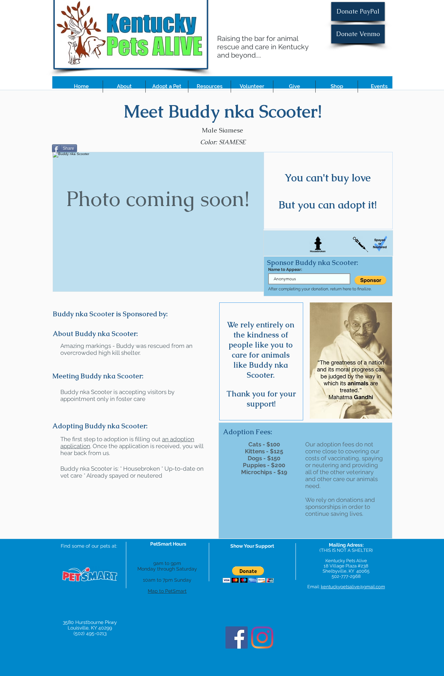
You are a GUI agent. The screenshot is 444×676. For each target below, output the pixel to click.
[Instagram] (262, 637)
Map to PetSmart (167, 591)
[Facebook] (236, 637)
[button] (124, 86)
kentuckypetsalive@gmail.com (353, 586)
